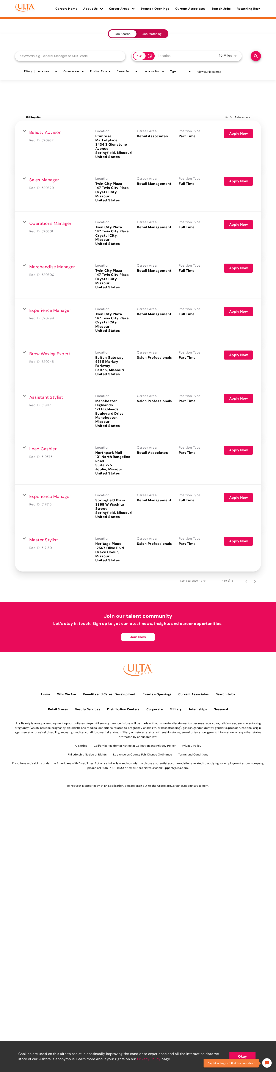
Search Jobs (221, 9)
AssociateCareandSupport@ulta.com (162, 768)
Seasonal (221, 709)
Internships (198, 709)
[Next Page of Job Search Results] (255, 580)
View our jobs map (209, 71)
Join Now (138, 637)
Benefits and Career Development (109, 694)
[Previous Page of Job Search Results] (246, 580)
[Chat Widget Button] (267, 1063)
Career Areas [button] (119, 9)
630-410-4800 (113, 768)
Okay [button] (242, 1056)
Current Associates (190, 9)
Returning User (248, 9)
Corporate (154, 709)
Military (176, 709)
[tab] (122, 33)
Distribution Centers (123, 709)
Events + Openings (155, 9)
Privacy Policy (148, 1059)
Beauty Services (87, 709)
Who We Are (66, 694)
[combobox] (70, 56)
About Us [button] (90, 9)
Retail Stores (58, 709)
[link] (138, 144)
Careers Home (66, 9)
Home (45, 694)
